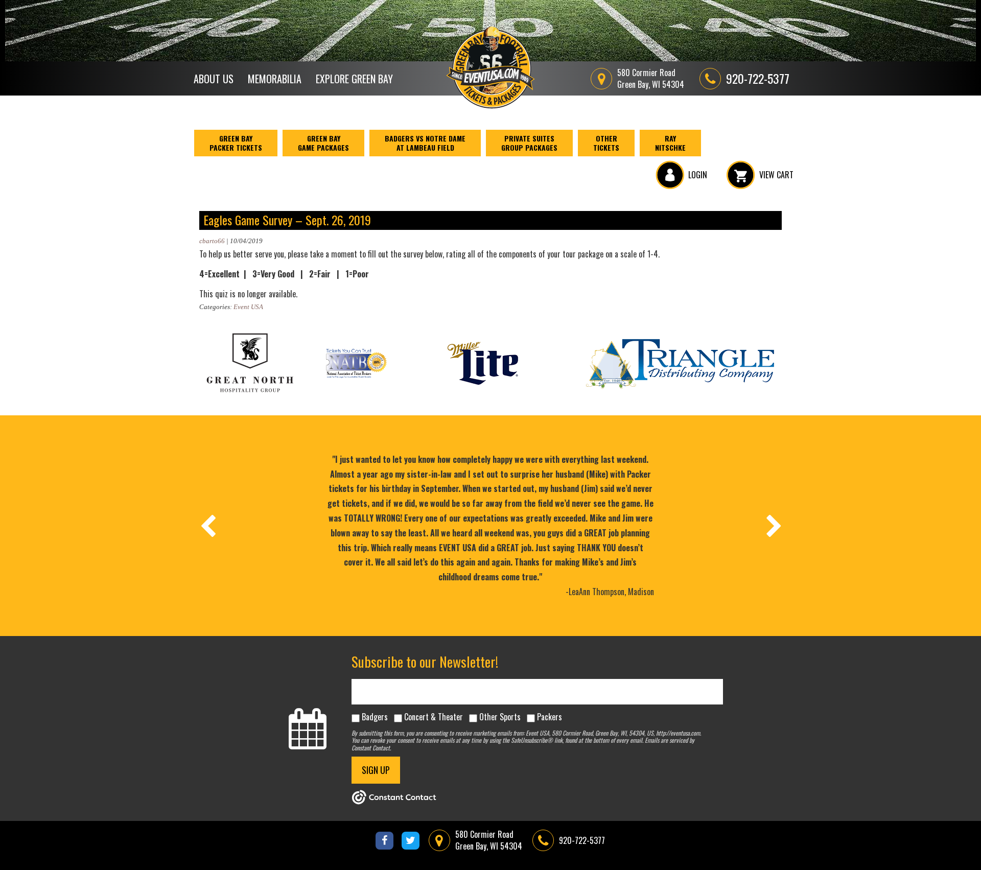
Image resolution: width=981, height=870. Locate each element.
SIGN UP (376, 770)
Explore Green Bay (354, 78)
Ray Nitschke (670, 143)
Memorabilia (274, 78)
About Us (213, 78)
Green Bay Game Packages (323, 143)
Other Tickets (606, 143)
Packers (549, 717)
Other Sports (500, 717)
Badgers (375, 717)
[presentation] (207, 526)
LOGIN (697, 175)
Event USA (248, 307)
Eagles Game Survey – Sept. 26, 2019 (287, 219)
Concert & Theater (433, 717)
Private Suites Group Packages (529, 143)
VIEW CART (776, 175)
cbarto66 (212, 241)
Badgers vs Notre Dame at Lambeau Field (425, 143)
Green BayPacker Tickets (235, 143)
